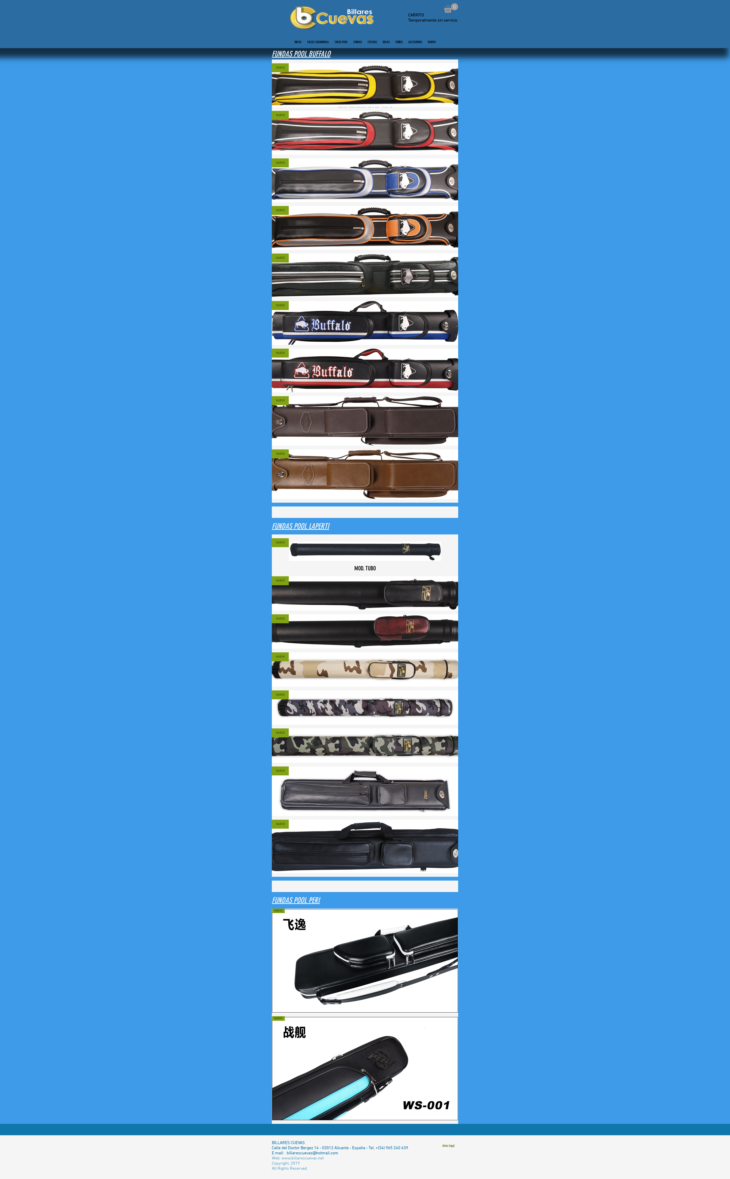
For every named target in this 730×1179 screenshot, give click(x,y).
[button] (451, 8)
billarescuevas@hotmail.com (312, 1153)
